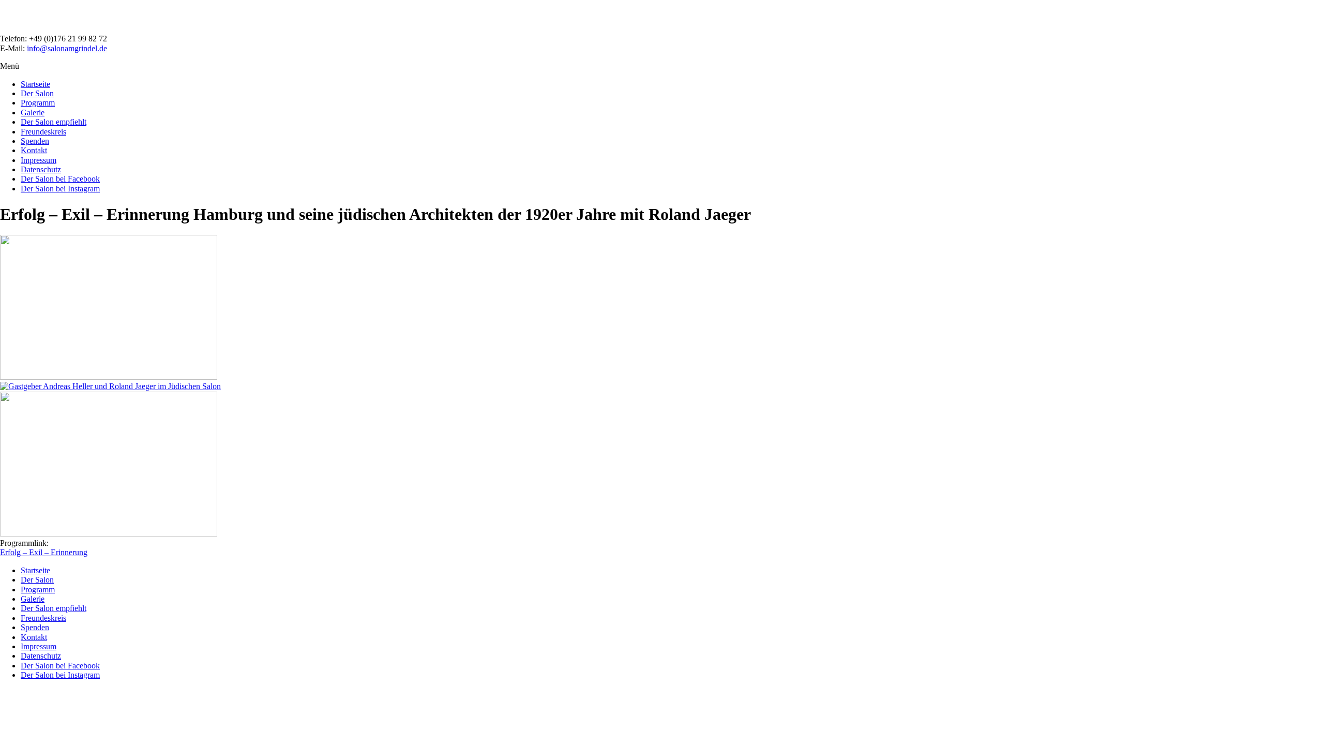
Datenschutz (41, 169)
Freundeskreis (43, 131)
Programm (38, 102)
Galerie (32, 112)
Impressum (38, 160)
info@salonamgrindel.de (67, 48)
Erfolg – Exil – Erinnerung (43, 552)
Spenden (35, 141)
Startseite (35, 84)
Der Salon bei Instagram (60, 188)
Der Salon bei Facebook (60, 178)
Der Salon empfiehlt (53, 121)
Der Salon (37, 93)
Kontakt (34, 150)
